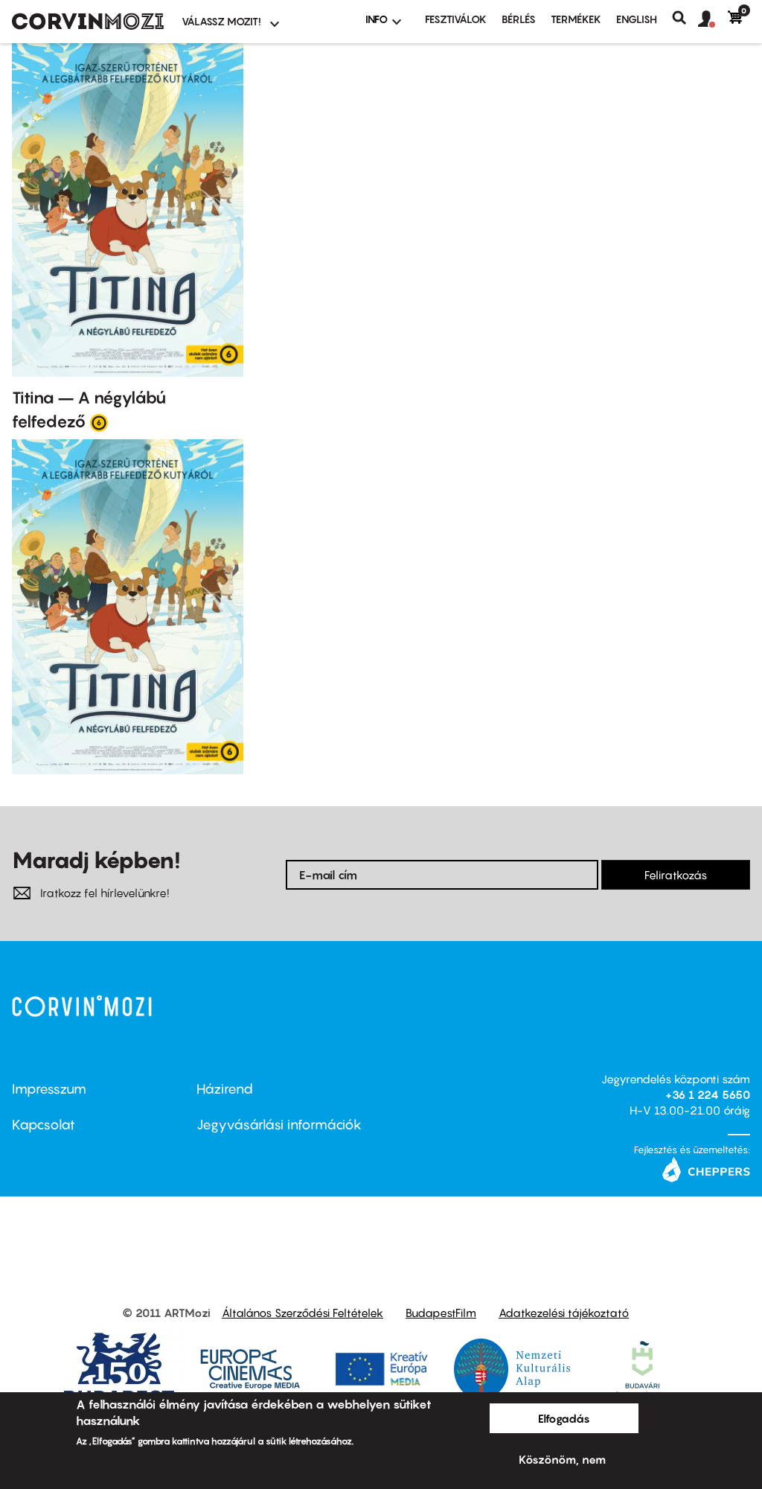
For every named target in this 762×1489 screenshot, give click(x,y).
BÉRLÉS (519, 19)
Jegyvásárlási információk (279, 1124)
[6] (99, 422)
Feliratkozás (675, 874)
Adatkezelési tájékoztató (564, 1312)
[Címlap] (88, 21)
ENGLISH (636, 19)
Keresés (685, 17)
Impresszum (49, 1089)
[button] (713, 19)
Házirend (224, 1089)
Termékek (576, 19)
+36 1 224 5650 (707, 1094)
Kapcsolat (43, 1124)
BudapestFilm (441, 1312)
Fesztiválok (456, 19)
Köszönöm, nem (562, 1459)
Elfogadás (564, 1418)
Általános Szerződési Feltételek (302, 1312)
